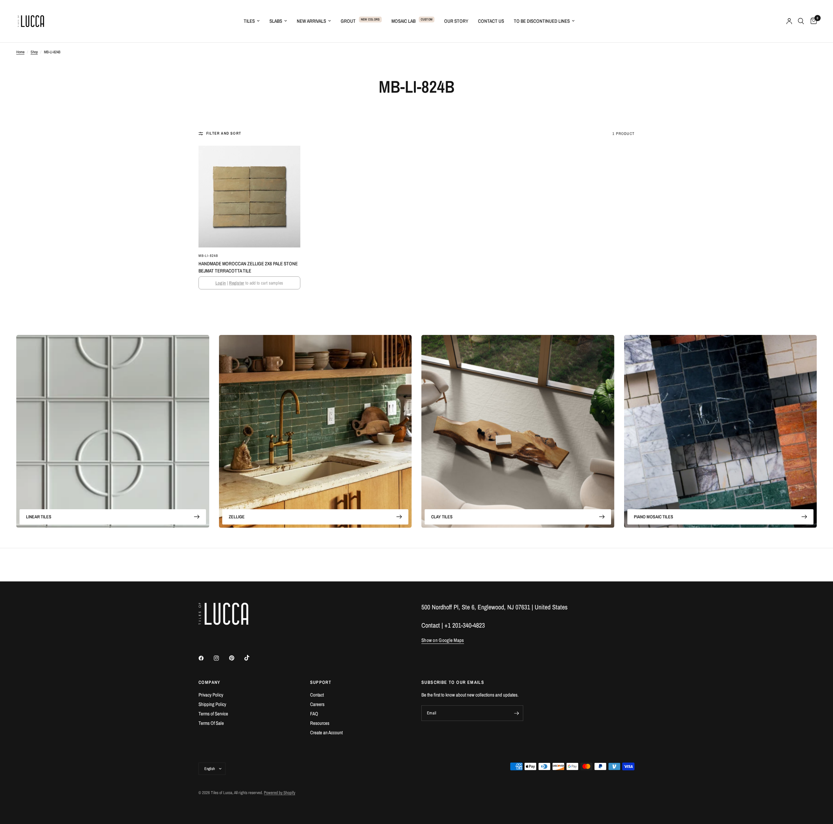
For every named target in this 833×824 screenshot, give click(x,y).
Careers (317, 704)
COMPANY (209, 682)
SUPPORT (321, 682)
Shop (34, 52)
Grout (348, 21)
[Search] (801, 21)
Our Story (456, 21)
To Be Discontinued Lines (542, 21)
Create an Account (326, 732)
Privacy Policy (210, 694)
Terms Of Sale (211, 723)
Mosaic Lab (403, 21)
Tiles (249, 21)
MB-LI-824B (208, 255)
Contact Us (491, 21)
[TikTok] (251, 658)
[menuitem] (252, 21)
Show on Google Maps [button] (442, 640)
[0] (812, 21)
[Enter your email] (516, 713)
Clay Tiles (442, 517)
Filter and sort (223, 133)
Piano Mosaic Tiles (653, 517)
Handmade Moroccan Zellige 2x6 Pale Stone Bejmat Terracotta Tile (248, 267)
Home (20, 52)
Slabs (275, 21)
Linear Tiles (38, 517)
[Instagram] (221, 658)
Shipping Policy (212, 704)
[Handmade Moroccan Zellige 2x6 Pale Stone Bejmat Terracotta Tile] (249, 196)
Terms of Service (213, 713)
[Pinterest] (236, 658)
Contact (317, 694)
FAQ (314, 713)
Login (220, 283)
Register (236, 283)
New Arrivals (311, 21)
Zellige (237, 517)
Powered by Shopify (279, 792)
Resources (319, 723)
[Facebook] (205, 658)
